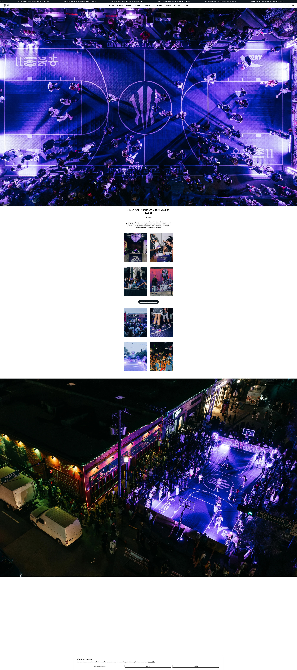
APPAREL (147, 5)
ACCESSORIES (157, 5)
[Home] (6, 5)
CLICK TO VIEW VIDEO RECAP (148, 302)
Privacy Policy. (151, 662)
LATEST (111, 5)
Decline (196, 666)
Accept (148, 666)
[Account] (289, 5)
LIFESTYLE (168, 5)
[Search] (285, 5)
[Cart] (293, 5)
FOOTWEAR (138, 5)
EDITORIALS (178, 5)
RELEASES (120, 5)
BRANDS (128, 5)
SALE (186, 5)
